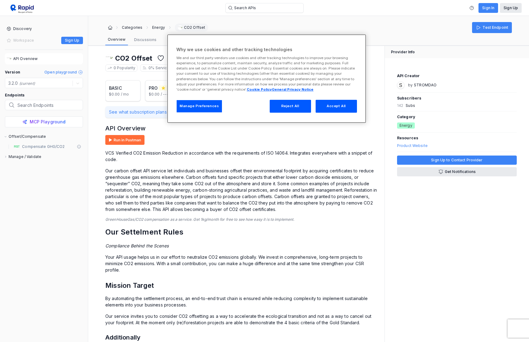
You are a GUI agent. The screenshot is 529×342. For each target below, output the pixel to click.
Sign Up (511, 8)
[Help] (472, 8)
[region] (266, 78)
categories (132, 27)
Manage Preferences (199, 106)
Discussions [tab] (145, 39)
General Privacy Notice (292, 89)
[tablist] (132, 39)
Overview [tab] (117, 39)
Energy (158, 27)
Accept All (336, 106)
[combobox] (8, 83)
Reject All (290, 106)
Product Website (412, 146)
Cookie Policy (259, 89)
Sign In (488, 8)
